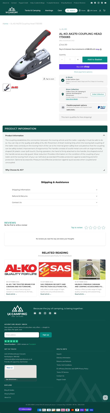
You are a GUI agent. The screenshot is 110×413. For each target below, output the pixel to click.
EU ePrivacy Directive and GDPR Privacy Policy (72, 369)
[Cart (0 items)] (104, 10)
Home (5, 24)
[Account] (100, 10)
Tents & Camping (32, 10)
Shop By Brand (66, 3)
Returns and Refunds (64, 361)
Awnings (49, 10)
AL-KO (64, 29)
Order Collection (98, 94)
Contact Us (60, 376)
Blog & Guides (9, 390)
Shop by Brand (9, 394)
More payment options (83, 72)
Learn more (71, 109)
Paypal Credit (23, 3)
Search (59, 354)
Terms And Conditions (64, 365)
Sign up (46, 335)
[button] (6, 87)
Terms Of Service (63, 372)
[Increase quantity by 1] (78, 60)
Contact (14, 3)
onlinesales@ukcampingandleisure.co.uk (18, 359)
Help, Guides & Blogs (37, 3)
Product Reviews (79, 3)
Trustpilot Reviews (53, 3)
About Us (6, 3)
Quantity (62, 55)
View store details (72, 99)
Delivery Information (63, 358)
